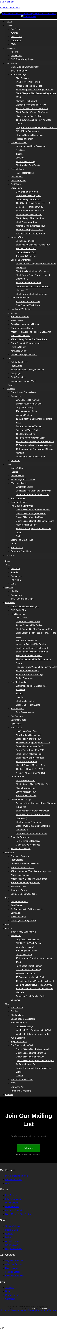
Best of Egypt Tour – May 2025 (30, 211)
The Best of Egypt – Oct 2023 (29, 230)
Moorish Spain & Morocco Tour (30, 226)
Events (9, 358)
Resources (11, 389)
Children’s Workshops (21, 260)
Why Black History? (25, 407)
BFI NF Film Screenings (27, 131)
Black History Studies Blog (23, 392)
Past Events (16, 366)
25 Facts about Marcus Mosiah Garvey (34, 445)
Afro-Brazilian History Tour (28, 195)
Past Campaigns (18, 377)
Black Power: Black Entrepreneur (31, 294)
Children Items (17, 476)
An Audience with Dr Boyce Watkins (27, 370)
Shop (9, 464)
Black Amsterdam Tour (26, 222)
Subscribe (28, 1148)
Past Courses (17, 320)
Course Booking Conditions (24, 354)
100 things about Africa (26, 411)
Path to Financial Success (28, 301)
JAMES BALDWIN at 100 (28, 82)
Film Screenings (18, 74)
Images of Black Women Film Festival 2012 (36, 127)
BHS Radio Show (19, 71)
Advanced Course (19, 351)
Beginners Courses (20, 317)
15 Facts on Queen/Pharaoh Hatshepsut (35, 441)
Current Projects (18, 180)
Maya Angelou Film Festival (29, 116)
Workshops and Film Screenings (31, 146)
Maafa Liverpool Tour (26, 248)
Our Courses (17, 177)
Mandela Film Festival (26, 101)
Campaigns (16, 373)
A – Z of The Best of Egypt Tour (30, 233)
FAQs (13, 44)
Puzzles (14, 472)
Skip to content (7, 2)
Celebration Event (19, 362)
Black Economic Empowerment (25, 343)
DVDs (13, 544)
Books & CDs (17, 468)
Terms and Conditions (26, 256)
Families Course (18, 347)
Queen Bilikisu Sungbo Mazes (30, 517)
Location (20, 158)
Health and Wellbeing (21, 309)
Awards (14, 33)
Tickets (19, 154)
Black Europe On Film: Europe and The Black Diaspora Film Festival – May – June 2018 (36, 93)
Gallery (10, 385)
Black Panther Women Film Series (32, 112)
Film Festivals (22, 78)
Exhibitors (20, 150)
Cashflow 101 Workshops (28, 305)
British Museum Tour (25, 241)
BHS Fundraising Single (22, 59)
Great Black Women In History (25, 324)
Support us (11, 48)
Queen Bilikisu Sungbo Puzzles (31, 513)
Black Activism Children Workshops (32, 271)
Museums (15, 460)
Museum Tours (17, 237)
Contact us (11, 555)
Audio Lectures (18, 498)
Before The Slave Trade (22, 540)
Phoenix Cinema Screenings (29, 135)
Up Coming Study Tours (27, 192)
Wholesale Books (19, 483)
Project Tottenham (24, 139)
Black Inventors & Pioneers (28, 282)
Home (9, 22)
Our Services (12, 63)
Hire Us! (14, 52)
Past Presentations (25, 173)
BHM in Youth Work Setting (28, 404)
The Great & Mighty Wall (22, 506)
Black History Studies (10, 8)
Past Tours (16, 184)
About (9, 25)
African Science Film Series (29, 86)
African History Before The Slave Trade (29, 339)
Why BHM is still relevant (27, 400)
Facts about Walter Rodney (28, 430)
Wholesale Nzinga (24, 487)
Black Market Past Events (28, 165)
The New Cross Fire (25, 434)
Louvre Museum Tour (26, 252)
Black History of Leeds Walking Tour (33, 245)
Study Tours (16, 188)
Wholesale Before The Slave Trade (32, 494)
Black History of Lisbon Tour (29, 214)
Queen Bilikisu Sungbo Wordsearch (33, 510)
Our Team (15, 29)
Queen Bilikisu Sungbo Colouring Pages (35, 521)
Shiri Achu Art (17, 547)
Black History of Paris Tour (28, 199)
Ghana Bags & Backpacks (23, 479)
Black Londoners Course (22, 328)
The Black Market (19, 143)
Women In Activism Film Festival (31, 105)
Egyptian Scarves (19, 502)
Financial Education (20, 298)
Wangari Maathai (24, 415)
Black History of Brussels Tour (30, 218)
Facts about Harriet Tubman (29, 426)
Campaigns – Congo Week (23, 381)
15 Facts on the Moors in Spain (30, 438)
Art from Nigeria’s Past (26, 525)
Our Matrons (16, 36)
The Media (16, 40)
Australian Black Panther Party (30, 457)
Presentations (17, 169)
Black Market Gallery (25, 161)
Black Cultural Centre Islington (25, 67)
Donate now (16, 55)
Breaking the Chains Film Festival (32, 108)
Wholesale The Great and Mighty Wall (33, 491)
